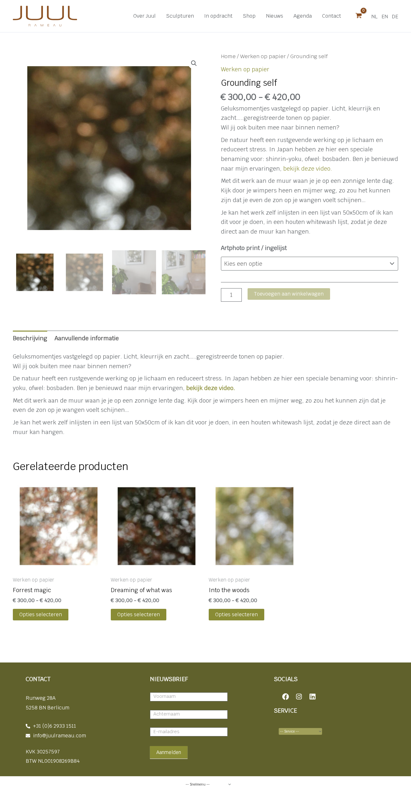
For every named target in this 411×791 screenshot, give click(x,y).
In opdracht (218, 16)
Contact (331, 16)
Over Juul (144, 16)
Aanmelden (168, 752)
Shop (249, 16)
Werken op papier (263, 56)
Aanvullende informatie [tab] (87, 338)
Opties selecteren (40, 614)
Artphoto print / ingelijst (254, 248)
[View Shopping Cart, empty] (359, 16)
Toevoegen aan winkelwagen (289, 293)
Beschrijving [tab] (30, 338)
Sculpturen (180, 16)
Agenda (302, 16)
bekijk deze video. (307, 168)
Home (228, 56)
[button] (194, 63)
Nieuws (274, 16)
